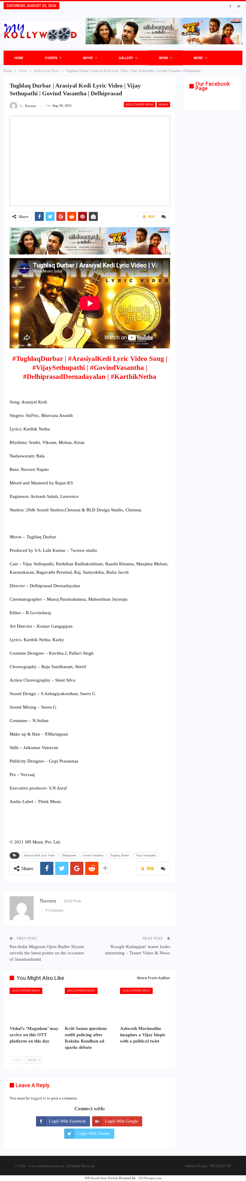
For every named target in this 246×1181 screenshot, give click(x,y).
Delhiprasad (69, 855)
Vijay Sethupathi (146, 855)
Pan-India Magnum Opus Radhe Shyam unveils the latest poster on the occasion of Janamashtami (47, 953)
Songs (163, 104)
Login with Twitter (93, 1133)
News (163, 58)
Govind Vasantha (93, 855)
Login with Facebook (67, 1121)
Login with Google (121, 1121)
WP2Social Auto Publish (101, 1178)
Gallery (126, 58)
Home (18, 58)
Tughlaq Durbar (119, 855)
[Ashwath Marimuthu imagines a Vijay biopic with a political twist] (145, 1005)
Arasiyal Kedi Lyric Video (39, 855)
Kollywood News (140, 104)
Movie (88, 58)
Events (51, 58)
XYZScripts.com (150, 1178)
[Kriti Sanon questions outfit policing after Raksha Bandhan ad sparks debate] (90, 1005)
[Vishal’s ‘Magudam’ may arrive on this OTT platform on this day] (34, 1005)
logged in (38, 1098)
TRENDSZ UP (220, 1166)
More (198, 58)
